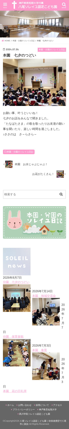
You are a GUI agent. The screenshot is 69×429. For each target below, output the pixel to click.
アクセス (57, 405)
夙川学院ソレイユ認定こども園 (34, 414)
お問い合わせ (24, 405)
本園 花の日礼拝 (14, 391)
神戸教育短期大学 (48, 409)
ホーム (10, 405)
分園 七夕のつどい (16, 282)
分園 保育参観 (13, 336)
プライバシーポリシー (24, 409)
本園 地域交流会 (44, 295)
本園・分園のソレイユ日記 (20, 152)
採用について (42, 405)
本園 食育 (39, 350)
